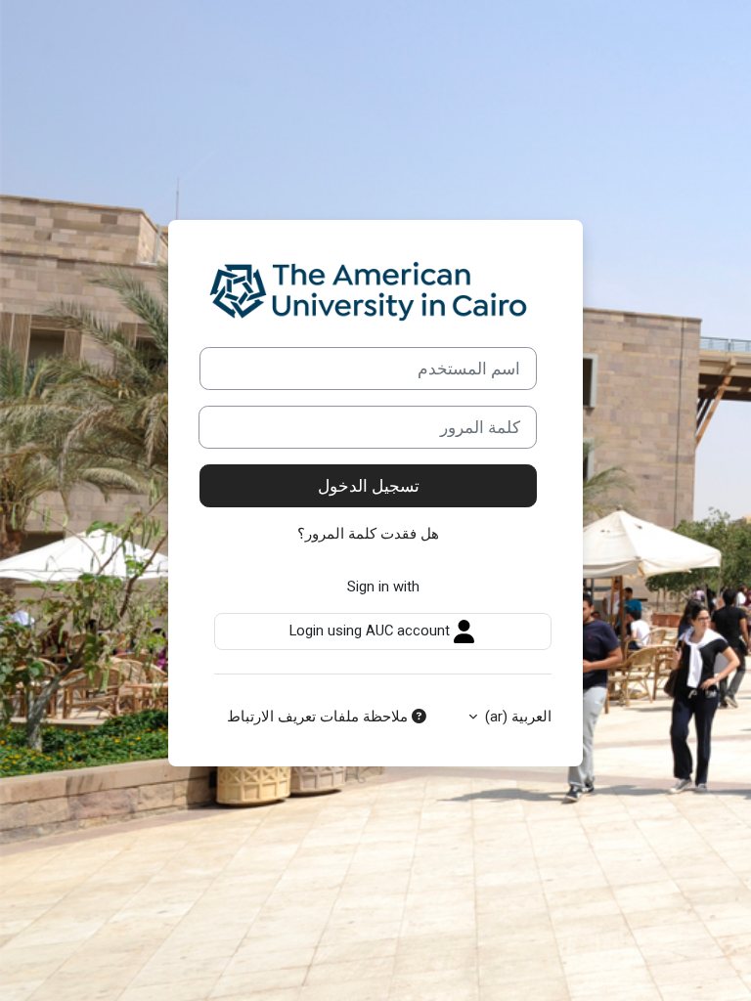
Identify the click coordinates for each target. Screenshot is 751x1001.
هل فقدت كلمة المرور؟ (368, 534)
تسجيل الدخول (369, 486)
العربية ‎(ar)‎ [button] (516, 716)
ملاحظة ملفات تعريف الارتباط (319, 716)
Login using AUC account (371, 630)
